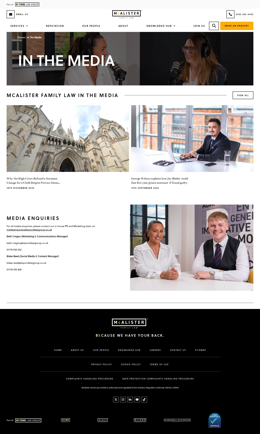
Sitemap (200, 350)
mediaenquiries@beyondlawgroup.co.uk (29, 229)
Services (17, 26)
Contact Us (178, 350)
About (123, 26)
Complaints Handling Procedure (89, 378)
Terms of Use (159, 364)
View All (243, 95)
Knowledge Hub (159, 26)
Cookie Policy (131, 364)
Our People (91, 26)
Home (21, 37)
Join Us (199, 26)
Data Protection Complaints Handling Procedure (158, 378)
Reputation (55, 26)
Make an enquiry (237, 25)
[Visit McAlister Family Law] (127, 323)
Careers (155, 350)
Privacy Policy (101, 364)
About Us (77, 350)
